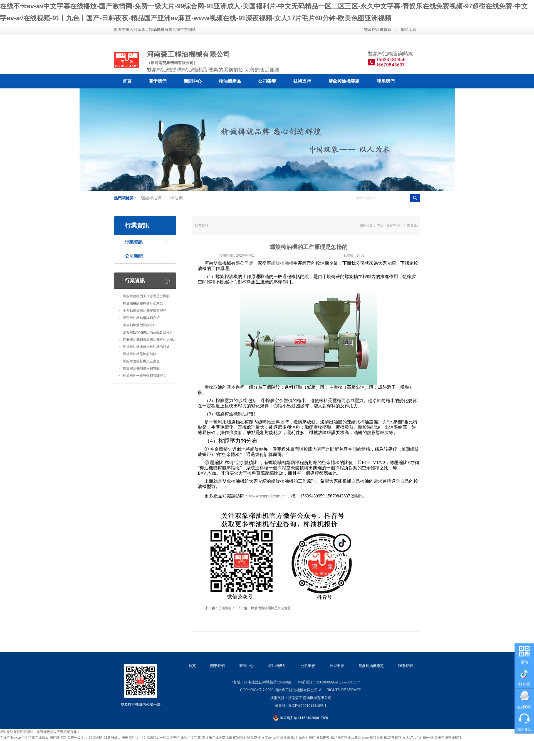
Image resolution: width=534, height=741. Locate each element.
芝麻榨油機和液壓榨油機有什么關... (149, 339)
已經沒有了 (220, 608)
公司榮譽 (267, 81)
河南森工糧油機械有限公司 (296, 690)
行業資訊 (134, 241)
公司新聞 (134, 256)
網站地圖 (408, 29)
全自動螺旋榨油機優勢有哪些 (144, 311)
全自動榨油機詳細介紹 (139, 325)
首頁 (127, 81)
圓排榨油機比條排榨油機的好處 (146, 347)
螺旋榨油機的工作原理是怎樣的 (146, 296)
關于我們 (158, 81)
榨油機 (176, 197)
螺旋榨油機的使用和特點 (141, 368)
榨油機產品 (230, 81)
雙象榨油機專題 (344, 81)
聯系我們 (386, 81)
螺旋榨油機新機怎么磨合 (141, 361)
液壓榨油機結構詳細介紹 (141, 318)
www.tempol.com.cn (267, 496)
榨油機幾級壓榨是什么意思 (143, 303)
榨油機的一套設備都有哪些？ (144, 376)
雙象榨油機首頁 (377, 29)
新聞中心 (193, 81)
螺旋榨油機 (151, 197)
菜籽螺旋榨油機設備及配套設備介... (149, 332)
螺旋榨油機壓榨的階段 (139, 354)
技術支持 (302, 81)
